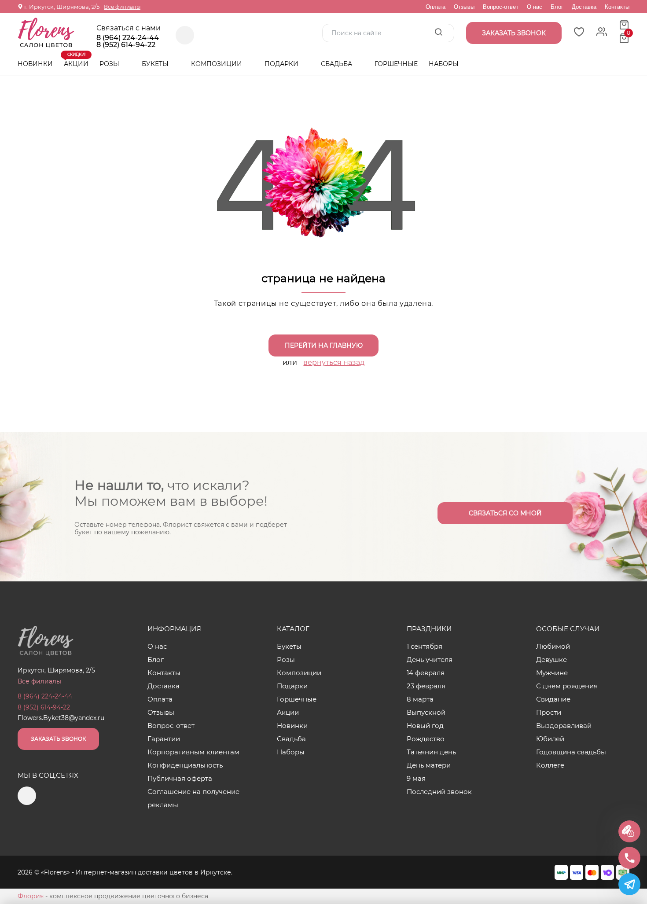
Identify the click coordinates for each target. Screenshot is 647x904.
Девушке (551, 659)
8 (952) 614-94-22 (125, 44)
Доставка (584, 7)
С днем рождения (567, 686)
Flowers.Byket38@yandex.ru (61, 718)
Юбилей (550, 739)
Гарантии (163, 739)
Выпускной (426, 712)
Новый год (425, 725)
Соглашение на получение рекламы (193, 798)
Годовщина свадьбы (571, 752)
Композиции (217, 64)
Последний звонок (439, 791)
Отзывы (464, 7)
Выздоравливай (564, 725)
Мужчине (552, 673)
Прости (548, 712)
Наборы (444, 64)
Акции (76, 60)
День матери (429, 765)
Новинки (35, 64)
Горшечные (396, 64)
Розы (110, 64)
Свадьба (337, 64)
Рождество (426, 739)
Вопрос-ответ (500, 7)
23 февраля (426, 686)
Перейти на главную (324, 345)
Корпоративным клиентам (193, 752)
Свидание (553, 699)
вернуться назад (333, 362)
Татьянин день (431, 752)
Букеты (156, 64)
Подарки (282, 64)
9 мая (416, 778)
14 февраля (426, 673)
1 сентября (424, 646)
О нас (534, 7)
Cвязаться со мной (505, 513)
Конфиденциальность (185, 765)
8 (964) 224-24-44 (127, 37)
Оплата (435, 7)
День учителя (429, 659)
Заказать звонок (58, 738)
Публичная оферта (179, 778)
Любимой (553, 646)
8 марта (420, 699)
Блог (557, 7)
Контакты (617, 7)
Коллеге (550, 765)
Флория (31, 896)
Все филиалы (122, 7)
